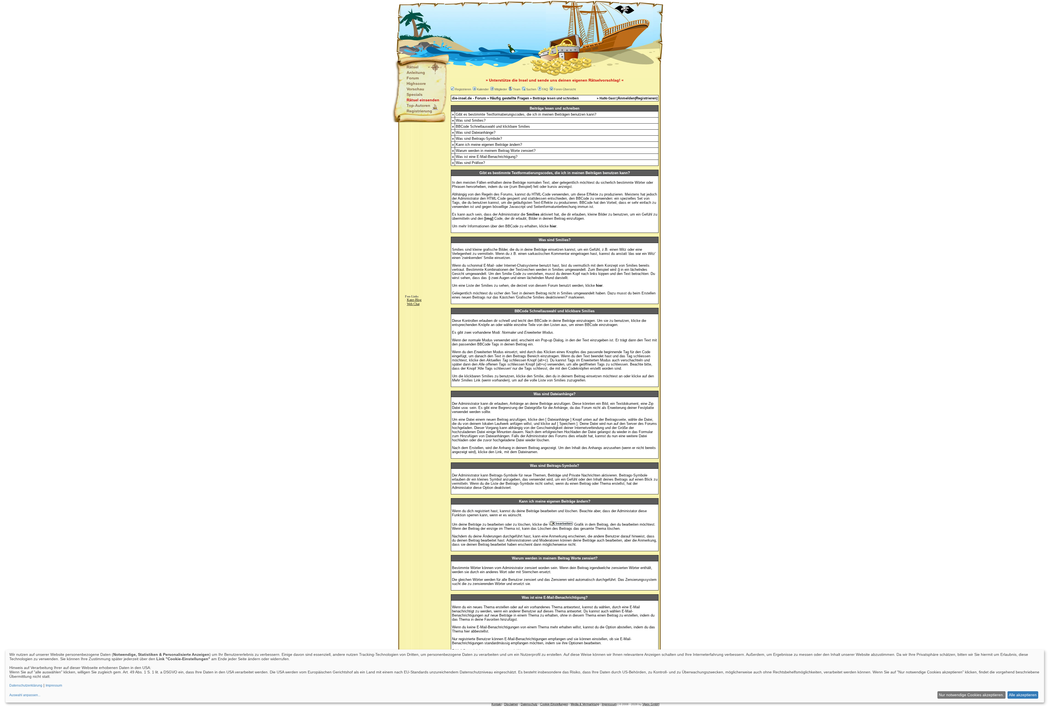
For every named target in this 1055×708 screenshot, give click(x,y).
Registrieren (463, 89)
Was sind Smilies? (470, 120)
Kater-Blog (414, 300)
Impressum (609, 704)
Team (516, 89)
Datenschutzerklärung (25, 685)
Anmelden (626, 98)
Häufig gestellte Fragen (509, 98)
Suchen (531, 89)
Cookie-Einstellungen (554, 704)
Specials (415, 94)
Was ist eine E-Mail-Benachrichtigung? (486, 157)
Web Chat (413, 304)
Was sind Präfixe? (470, 163)
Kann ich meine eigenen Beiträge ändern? (489, 145)
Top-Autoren (418, 105)
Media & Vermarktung (585, 704)
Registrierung (419, 111)
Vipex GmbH (650, 704)
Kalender (483, 89)
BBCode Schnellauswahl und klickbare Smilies (493, 126)
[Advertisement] (500, 27)
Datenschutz (529, 704)
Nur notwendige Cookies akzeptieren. (971, 695)
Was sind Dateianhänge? (475, 132)
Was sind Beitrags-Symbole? (479, 138)
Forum (413, 78)
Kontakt (497, 704)
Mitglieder (501, 89)
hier (467, 631)
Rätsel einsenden (423, 100)
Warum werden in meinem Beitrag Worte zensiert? (495, 151)
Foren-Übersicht (565, 89)
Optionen (576, 643)
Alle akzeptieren (1023, 695)
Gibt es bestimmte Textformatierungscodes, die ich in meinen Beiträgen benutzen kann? (526, 114)
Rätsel (412, 67)
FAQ (545, 89)
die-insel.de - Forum (469, 98)
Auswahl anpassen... (24, 695)
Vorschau (415, 89)
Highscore (416, 83)
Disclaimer (511, 704)
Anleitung (416, 72)
